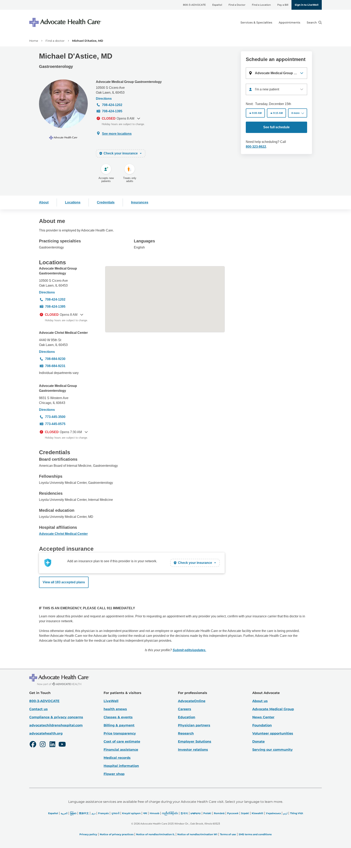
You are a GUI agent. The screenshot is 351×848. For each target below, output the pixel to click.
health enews (115, 709)
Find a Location (261, 4)
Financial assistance (121, 750)
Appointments (289, 22)
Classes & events (118, 717)
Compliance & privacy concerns (56, 717)
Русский (232, 813)
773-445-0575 (55, 424)
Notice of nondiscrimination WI (197, 834)
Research (186, 733)
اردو (285, 813)
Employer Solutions (194, 741)
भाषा (145, 813)
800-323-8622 (256, 146)
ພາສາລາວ (196, 813)
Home (33, 41)
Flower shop (114, 774)
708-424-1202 (112, 105)
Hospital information (121, 766)
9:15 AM (278, 113)
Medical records (117, 758)
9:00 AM (257, 113)
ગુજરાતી (115, 813)
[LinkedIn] (52, 744)
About (44, 202)
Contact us (38, 709)
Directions (104, 98)
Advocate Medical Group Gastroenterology (129, 82)
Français (103, 813)
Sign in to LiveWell (306, 4)
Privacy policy (88, 834)
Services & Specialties (256, 22)
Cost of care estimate (122, 741)
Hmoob (154, 813)
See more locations (117, 133)
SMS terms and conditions (255, 834)
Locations (72, 202)
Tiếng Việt (296, 813)
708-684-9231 (55, 366)
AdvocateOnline (191, 701)
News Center (263, 717)
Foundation (262, 725)
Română (219, 813)
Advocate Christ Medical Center (63, 332)
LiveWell (111, 701)
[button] (276, 73)
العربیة (64, 813)
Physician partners (194, 725)
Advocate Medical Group (273, 709)
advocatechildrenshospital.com (56, 725)
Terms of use (228, 834)
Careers (184, 709)
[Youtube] (62, 744)
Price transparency (120, 733)
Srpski (245, 813)
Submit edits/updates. (189, 650)
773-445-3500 (55, 417)
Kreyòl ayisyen (131, 813)
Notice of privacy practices (116, 834)
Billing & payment (119, 725)
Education (186, 717)
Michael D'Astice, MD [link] (87, 41)
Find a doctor (55, 41)
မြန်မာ (73, 813)
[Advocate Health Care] (65, 22)
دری (93, 813)
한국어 (184, 813)
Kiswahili (257, 813)
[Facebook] (33, 744)
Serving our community (272, 750)
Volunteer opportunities (272, 733)
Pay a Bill (282, 4)
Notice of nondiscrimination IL (155, 834)
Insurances (139, 202)
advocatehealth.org (46, 733)
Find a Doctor (237, 4)
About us (260, 701)
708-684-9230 (55, 359)
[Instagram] (42, 744)
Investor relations (193, 750)
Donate (258, 741)
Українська (273, 813)
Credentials (106, 202)
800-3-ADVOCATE (194, 4)
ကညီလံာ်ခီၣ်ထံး (170, 813)
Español (217, 4)
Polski (207, 813)
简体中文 (84, 813)
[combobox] (276, 89)
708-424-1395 (112, 111)
